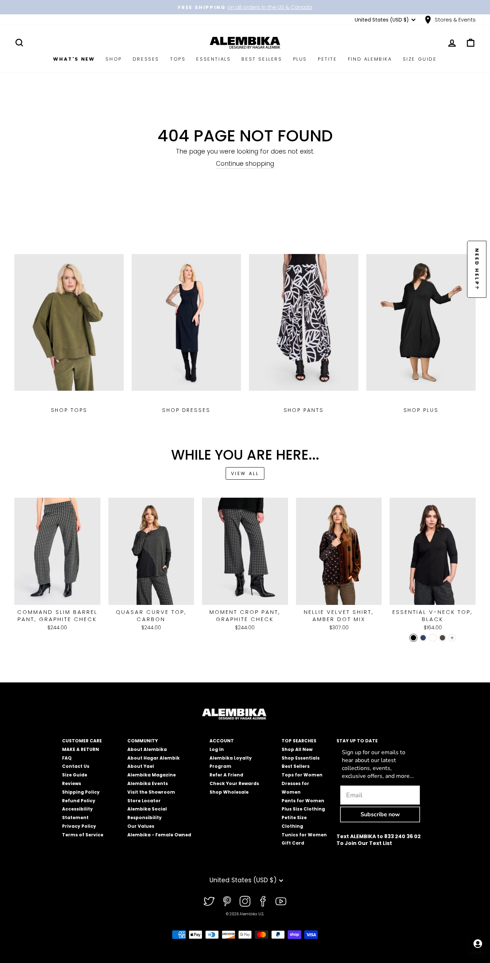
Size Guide (420, 59)
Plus (300, 59)
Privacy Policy (79, 826)
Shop (113, 59)
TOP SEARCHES (299, 741)
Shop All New (297, 749)
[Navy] (423, 638)
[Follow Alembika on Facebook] (263, 901)
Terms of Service (82, 835)
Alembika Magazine (151, 775)
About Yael (140, 766)
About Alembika (147, 749)
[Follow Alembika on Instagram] (245, 901)
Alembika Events (147, 783)
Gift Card (293, 843)
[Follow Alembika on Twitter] (209, 901)
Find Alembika (370, 59)
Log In (216, 749)
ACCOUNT (221, 741)
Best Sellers (261, 59)
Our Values (140, 826)
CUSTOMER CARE (82, 741)
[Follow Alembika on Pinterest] (227, 901)
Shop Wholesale (229, 792)
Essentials (213, 59)
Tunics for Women (304, 835)
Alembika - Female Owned (159, 835)
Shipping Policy (81, 792)
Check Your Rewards (234, 783)
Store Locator (144, 801)
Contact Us (75, 766)
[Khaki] (442, 638)
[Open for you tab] (477, 943)
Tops (177, 59)
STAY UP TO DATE (357, 741)
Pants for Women (303, 801)
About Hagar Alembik (153, 758)
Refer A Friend (226, 775)
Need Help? (476, 269)
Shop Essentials (301, 758)
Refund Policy (78, 801)
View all (245, 473)
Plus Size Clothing (303, 809)
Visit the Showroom (151, 792)
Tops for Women (302, 775)
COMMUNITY (142, 741)
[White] (433, 638)
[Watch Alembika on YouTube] (280, 901)
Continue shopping (245, 164)
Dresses (146, 59)
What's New (74, 59)
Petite (327, 59)
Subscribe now (380, 814)
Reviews (71, 783)
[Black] (413, 638)
